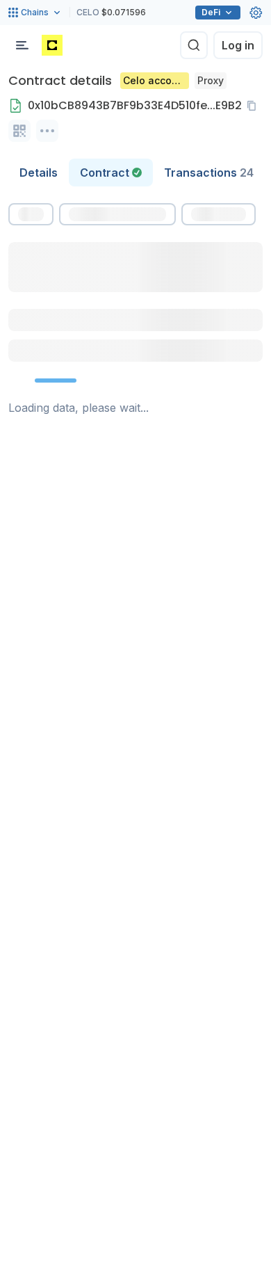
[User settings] (256, 12)
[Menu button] (22, 45)
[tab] (111, 172)
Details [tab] (38, 172)
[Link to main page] (52, 45)
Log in (238, 45)
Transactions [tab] (209, 172)
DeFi (211, 12)
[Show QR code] (19, 131)
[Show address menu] (47, 131)
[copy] (254, 106)
